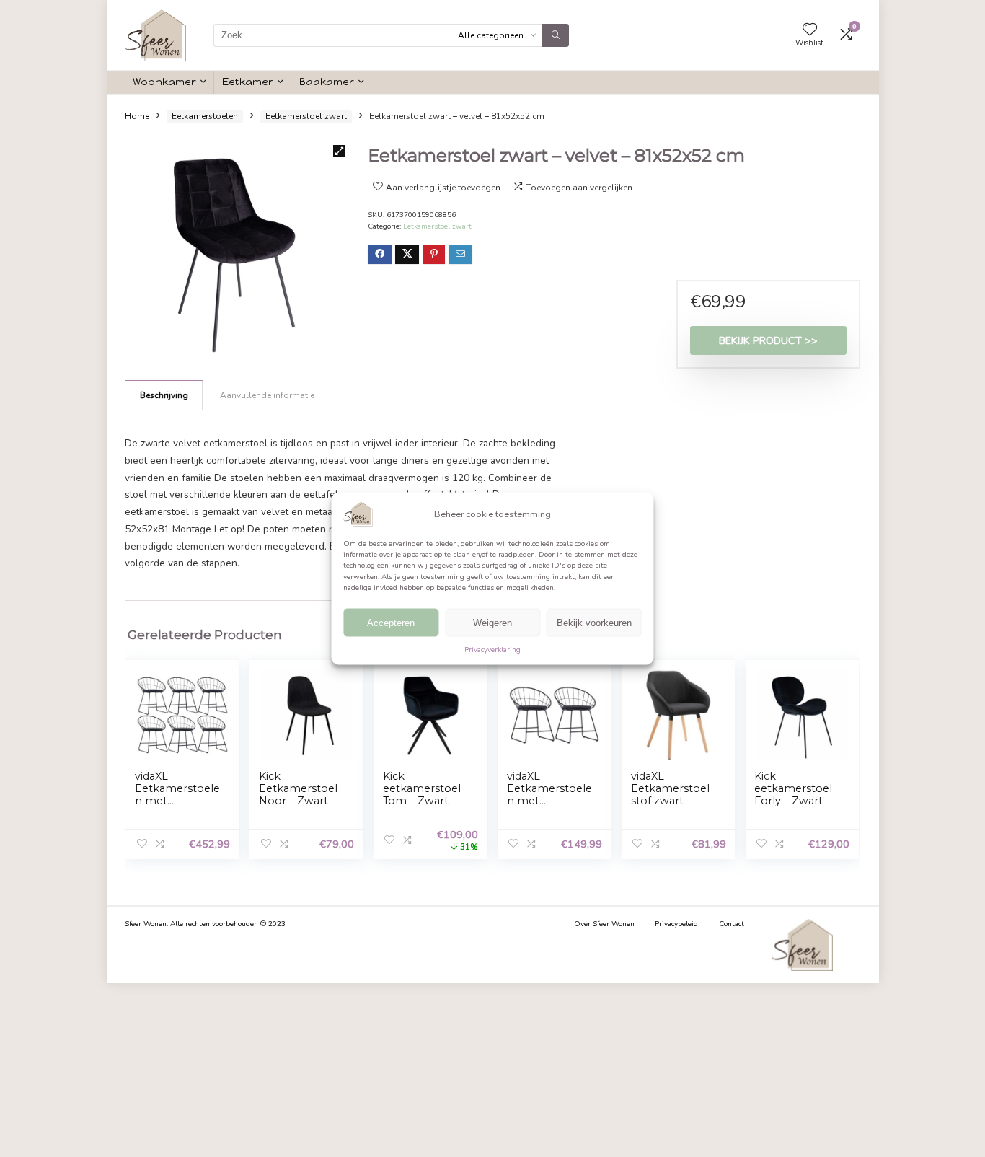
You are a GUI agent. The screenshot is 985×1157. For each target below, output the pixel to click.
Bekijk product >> (768, 340)
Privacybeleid (676, 924)
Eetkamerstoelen (205, 116)
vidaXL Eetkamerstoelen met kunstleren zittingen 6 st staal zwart (177, 807)
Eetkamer (247, 81)
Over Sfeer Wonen (604, 924)
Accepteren (391, 622)
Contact (731, 924)
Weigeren (492, 622)
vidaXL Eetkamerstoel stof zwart (670, 788)
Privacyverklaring (492, 650)
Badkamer (326, 81)
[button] (339, 151)
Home (137, 116)
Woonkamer (164, 81)
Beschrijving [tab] (164, 395)
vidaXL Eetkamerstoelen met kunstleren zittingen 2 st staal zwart (549, 807)
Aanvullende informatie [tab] (267, 395)
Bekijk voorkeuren (594, 622)
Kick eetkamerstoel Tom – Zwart (422, 788)
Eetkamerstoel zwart (306, 116)
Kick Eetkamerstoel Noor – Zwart (298, 788)
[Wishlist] (810, 30)
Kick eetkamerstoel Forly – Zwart (793, 788)
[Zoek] (555, 35)
